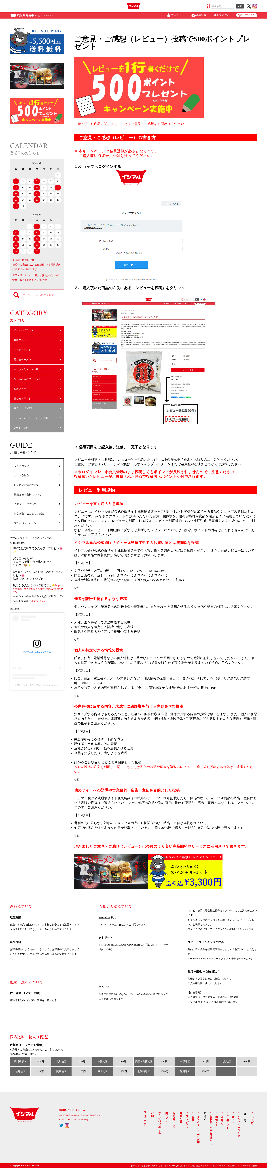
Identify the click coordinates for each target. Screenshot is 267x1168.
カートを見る (21, 475)
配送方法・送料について (27, 494)
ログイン (224, 15)
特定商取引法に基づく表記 (29, 513)
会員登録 (201, 15)
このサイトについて (25, 504)
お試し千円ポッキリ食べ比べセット (211, 1129)
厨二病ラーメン (22, 359)
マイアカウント (22, 465)
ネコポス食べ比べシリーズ (28, 369)
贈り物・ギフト (22, 398)
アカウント (177, 15)
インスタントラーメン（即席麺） (32, 418)
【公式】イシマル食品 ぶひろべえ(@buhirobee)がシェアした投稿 (44, 685)
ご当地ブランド (22, 350)
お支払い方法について (26, 485)
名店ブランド (21, 340)
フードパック (21, 427)
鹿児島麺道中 (35, 15)
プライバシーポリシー (26, 523)
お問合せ (152, 1112)
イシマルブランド (23, 330)
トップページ (252, 1117)
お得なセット (21, 388)
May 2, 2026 (38, 601)
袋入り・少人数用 (23, 408)
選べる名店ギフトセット (27, 379)
